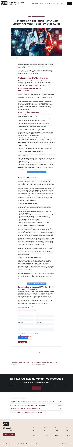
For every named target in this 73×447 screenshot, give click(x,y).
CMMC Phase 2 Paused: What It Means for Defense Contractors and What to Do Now (32, 401)
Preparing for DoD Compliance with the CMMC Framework (25, 408)
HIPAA (29, 16)
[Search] (69, 3)
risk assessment (34, 179)
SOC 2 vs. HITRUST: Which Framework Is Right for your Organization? (28, 405)
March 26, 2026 (60, 408)
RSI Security (16, 2)
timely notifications (30, 132)
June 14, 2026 (60, 405)
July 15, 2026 (60, 401)
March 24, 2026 (60, 412)
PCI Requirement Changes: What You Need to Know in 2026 (26, 412)
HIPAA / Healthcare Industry (38, 16)
